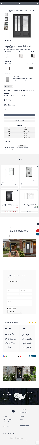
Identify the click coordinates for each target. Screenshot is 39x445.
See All (6, 378)
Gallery (21, 419)
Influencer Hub (22, 423)
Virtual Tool (22, 417)
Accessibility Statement (7, 428)
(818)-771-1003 (22, 145)
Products (22, 416)
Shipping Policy (6, 421)
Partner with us (6, 424)
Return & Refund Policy (7, 419)
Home (10, 9)
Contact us (5, 417)
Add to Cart (19, 115)
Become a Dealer (6, 423)
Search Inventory (6, 426)
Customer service (24, 425)
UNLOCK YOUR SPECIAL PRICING (19, 117)
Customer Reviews (23, 421)
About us (5, 416)
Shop (12, 9)
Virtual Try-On (13, 235)
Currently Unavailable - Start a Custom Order (10, 211)
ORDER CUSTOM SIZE (19, 120)
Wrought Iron (16, 9)
